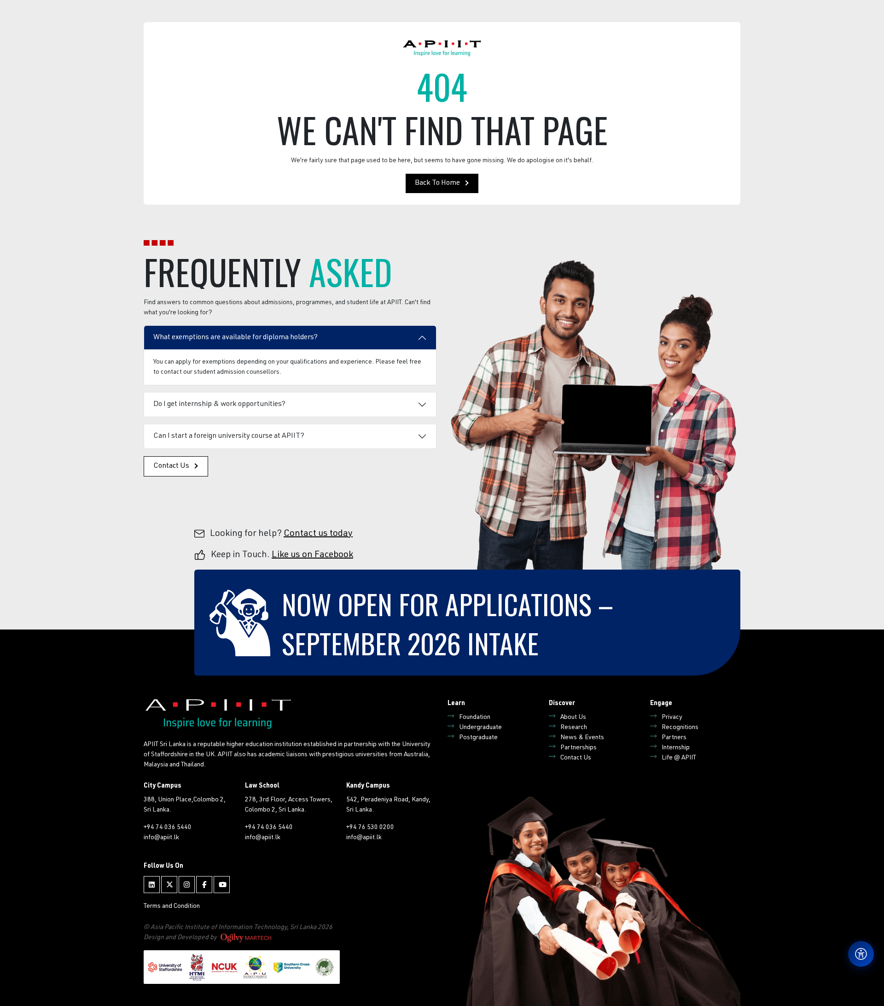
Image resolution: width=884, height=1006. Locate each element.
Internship (676, 748)
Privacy (672, 717)
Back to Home (437, 183)
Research (573, 727)
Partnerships (578, 748)
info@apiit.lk (161, 838)
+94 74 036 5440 (168, 827)
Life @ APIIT (679, 758)
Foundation (474, 717)
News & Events (582, 738)
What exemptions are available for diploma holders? (235, 337)
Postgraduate (478, 738)
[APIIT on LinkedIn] (152, 884)
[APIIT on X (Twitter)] (169, 884)
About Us (573, 717)
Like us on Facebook (312, 555)
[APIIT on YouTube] (222, 884)
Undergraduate (480, 727)
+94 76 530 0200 (370, 827)
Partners (674, 738)
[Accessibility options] (861, 954)
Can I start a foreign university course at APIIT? (228, 436)
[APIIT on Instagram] (187, 884)
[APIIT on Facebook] (204, 884)
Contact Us (171, 466)
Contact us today (318, 534)
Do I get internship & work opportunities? (219, 404)
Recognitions (680, 727)
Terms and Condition (172, 906)
